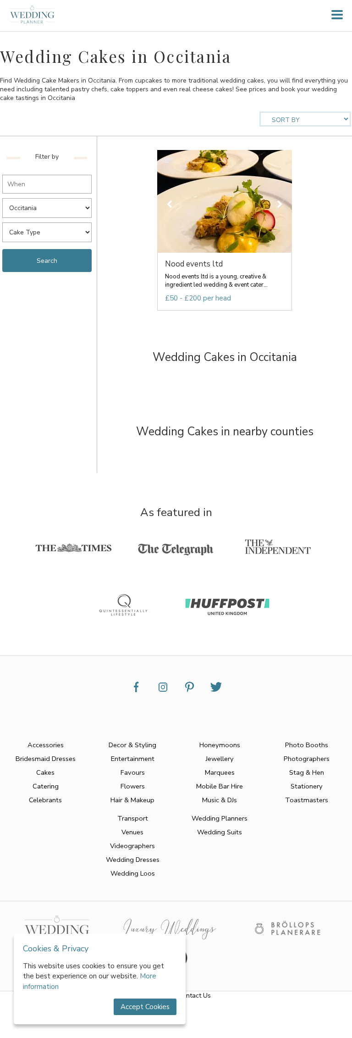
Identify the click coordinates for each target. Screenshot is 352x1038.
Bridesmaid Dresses (46, 758)
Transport (132, 818)
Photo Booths (306, 744)
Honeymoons (219, 744)
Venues (132, 832)
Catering (46, 786)
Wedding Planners (220, 818)
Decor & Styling (132, 744)
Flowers (133, 786)
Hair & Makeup (132, 800)
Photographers (307, 758)
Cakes (45, 772)
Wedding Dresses (133, 859)
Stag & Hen (306, 772)
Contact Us (194, 995)
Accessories (46, 744)
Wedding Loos (132, 873)
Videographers (132, 845)
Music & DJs (219, 800)
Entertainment (132, 758)
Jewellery (220, 758)
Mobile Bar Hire (219, 786)
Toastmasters (306, 800)
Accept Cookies (145, 1006)
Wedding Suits (219, 832)
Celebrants (45, 800)
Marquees (220, 772)
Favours (133, 772)
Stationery (307, 786)
